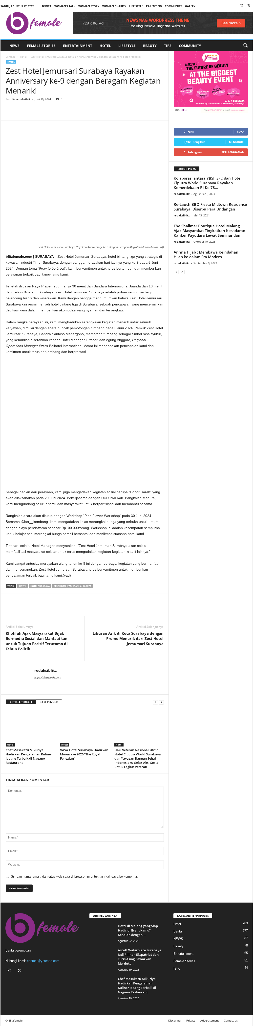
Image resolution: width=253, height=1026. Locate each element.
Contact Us (231, 1020)
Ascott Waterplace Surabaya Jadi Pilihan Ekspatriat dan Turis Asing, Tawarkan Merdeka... (139, 957)
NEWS (14, 45)
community (173, 6)
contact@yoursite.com (43, 961)
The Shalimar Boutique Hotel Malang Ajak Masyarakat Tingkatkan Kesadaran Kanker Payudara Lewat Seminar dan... (209, 230)
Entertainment (77, 45)
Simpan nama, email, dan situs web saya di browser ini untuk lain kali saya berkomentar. (74, 876)
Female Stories (41, 45)
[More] (56, 113)
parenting (154, 6)
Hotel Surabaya (40, 586)
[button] (245, 45)
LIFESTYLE (127, 45)
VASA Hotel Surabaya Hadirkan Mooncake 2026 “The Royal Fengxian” (84, 754)
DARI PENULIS (49, 702)
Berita (46, 6)
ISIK (176, 968)
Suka (240, 131)
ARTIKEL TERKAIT (21, 702)
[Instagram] (241, 6)
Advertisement (209, 1020)
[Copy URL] (45, 113)
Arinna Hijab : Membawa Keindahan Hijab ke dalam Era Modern (206, 254)
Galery (190, 6)
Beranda (11, 56)
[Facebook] (11, 113)
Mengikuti (236, 142)
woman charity (114, 6)
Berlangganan (232, 152)
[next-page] (161, 702)
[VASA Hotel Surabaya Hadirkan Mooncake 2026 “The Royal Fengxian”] (84, 727)
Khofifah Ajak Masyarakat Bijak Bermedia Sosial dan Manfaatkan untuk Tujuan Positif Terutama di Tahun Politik (37, 641)
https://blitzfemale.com (47, 677)
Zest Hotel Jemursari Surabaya (72, 586)
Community (190, 45)
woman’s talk (64, 6)
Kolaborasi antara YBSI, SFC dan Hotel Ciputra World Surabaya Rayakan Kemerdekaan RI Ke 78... (207, 183)
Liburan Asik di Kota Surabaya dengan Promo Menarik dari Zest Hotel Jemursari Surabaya (128, 638)
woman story (88, 6)
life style (136, 6)
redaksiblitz (24, 99)
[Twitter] (249, 6)
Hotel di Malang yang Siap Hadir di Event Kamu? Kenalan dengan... (138, 930)
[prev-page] (155, 702)
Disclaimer (174, 1020)
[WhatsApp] (33, 113)
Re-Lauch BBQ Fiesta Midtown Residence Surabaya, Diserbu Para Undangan (210, 206)
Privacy (190, 1020)
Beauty (150, 45)
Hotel (105, 45)
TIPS (167, 45)
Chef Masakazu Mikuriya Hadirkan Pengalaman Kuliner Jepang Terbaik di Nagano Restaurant (29, 756)
